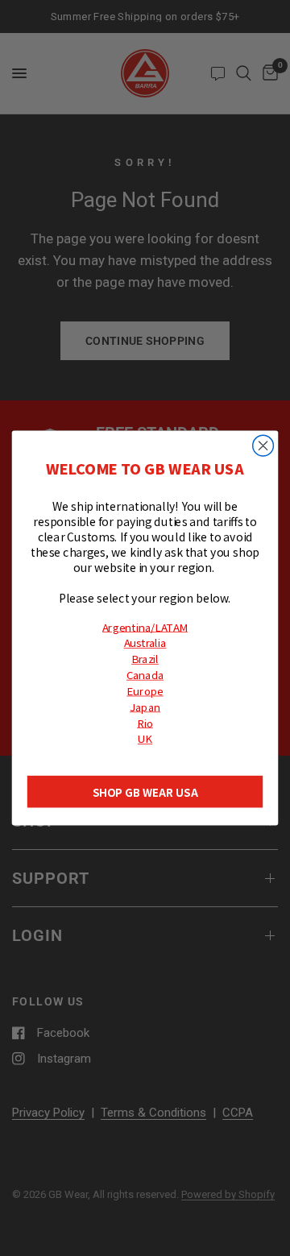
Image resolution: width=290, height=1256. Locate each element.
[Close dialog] (263, 445)
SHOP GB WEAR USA (145, 791)
